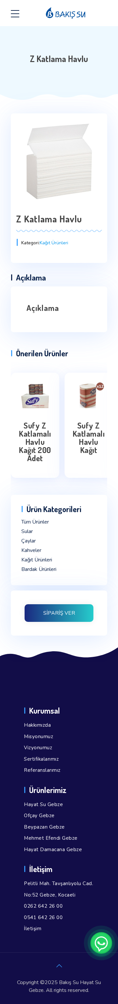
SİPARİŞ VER (59, 613)
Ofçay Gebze (39, 815)
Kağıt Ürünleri (54, 243)
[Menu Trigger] (15, 14)
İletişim (32, 928)
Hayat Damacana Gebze (53, 849)
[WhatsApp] (101, 943)
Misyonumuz (38, 736)
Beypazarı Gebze (44, 827)
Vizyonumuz (38, 747)
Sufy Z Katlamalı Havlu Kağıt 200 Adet (35, 441)
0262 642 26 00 (43, 906)
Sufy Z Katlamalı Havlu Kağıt (89, 437)
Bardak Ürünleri (38, 569)
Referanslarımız (42, 770)
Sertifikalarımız (41, 759)
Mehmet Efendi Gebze (51, 838)
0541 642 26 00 (43, 917)
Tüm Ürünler (35, 522)
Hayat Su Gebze (43, 804)
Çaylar (28, 540)
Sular (27, 531)
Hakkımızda (37, 725)
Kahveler (31, 550)
